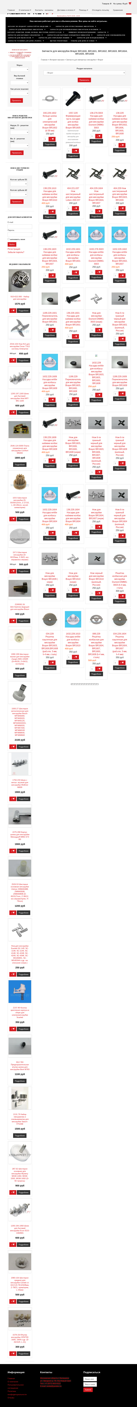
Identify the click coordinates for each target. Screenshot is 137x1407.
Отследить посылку (100, 10)
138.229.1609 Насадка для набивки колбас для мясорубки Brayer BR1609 (50, 443)
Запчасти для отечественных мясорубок (75, 26)
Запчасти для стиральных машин (54, 38)
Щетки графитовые (59, 41)
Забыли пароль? (16, 252)
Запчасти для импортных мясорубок (26, 29)
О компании (24, 10)
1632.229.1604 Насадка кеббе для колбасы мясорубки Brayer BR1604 (49, 515)
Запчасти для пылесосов (19, 38)
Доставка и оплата (65, 10)
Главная (11, 10)
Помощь (82, 10)
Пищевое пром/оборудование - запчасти (87, 32)
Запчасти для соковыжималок (111, 35)
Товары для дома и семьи (82, 41)
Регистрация (14, 249)
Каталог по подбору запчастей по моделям (28, 26)
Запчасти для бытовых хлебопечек (24, 35)
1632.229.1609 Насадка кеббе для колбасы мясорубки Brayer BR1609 (49, 382)
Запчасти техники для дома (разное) (25, 41)
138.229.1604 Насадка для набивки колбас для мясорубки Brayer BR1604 (73, 515)
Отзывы (11, 1398)
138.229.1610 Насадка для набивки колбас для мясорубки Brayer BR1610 (50, 194)
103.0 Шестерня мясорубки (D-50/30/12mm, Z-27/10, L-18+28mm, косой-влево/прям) (19, 502)
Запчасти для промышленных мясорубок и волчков (74, 29)
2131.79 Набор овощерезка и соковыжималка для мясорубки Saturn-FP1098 (20, 1119)
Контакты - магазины (44, 10)
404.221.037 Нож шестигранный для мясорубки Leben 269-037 (73, 194)
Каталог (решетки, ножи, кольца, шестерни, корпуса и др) (35, 32)
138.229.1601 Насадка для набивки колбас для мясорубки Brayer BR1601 (73, 319)
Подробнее (50, 144)
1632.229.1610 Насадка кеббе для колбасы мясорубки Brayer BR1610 (73, 640)
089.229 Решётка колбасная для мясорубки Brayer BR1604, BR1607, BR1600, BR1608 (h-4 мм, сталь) (96, 645)
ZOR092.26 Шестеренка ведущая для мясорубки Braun (19, 606)
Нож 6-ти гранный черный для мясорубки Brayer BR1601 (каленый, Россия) (119, 322)
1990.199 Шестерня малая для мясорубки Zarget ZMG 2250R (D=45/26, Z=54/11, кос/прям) (19, 659)
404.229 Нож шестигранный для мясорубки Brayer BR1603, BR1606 (119, 194)
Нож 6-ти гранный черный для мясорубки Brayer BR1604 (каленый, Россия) (119, 518)
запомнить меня (17, 239)
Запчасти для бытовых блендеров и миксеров (68, 35)
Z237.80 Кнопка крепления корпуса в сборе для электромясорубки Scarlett (20, 1012)
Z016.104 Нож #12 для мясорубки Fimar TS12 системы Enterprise (20, 346)
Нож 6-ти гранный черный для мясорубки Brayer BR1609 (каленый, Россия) (119, 446)
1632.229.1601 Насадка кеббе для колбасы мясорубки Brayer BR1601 (73, 255)
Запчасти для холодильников (90, 38)
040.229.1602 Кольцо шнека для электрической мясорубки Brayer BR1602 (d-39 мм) (49, 122)
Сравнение (118, 10)
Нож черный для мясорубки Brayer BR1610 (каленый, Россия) (96, 579)
